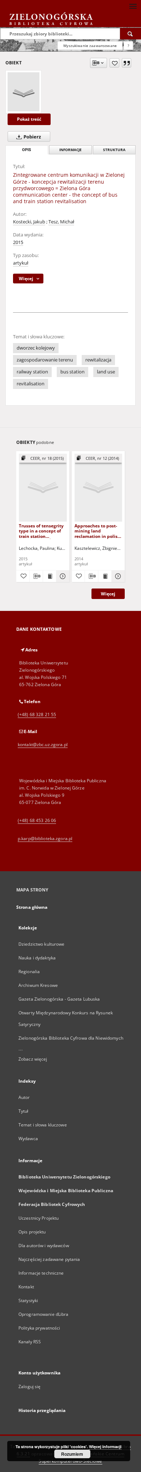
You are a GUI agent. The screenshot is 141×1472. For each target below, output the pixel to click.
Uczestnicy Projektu (38, 1218)
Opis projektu (32, 1232)
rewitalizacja (98, 360)
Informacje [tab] (70, 149)
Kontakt (26, 1287)
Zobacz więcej (32, 1059)
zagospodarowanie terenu (45, 360)
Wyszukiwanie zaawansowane (90, 45)
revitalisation (30, 384)
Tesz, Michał (61, 222)
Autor (24, 1097)
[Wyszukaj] (130, 33)
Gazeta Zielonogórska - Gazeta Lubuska (59, 999)
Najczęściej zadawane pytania (49, 1259)
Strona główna (32, 907)
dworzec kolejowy (36, 348)
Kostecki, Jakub (29, 222)
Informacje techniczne (41, 1273)
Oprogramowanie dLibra (43, 1314)
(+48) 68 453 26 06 (37, 820)
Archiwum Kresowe (38, 985)
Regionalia (29, 971)
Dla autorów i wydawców (43, 1245)
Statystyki (28, 1300)
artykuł (20, 263)
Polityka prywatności (39, 1328)
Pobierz (31, 137)
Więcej (108, 594)
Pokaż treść (29, 119)
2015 (18, 242)
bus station (72, 372)
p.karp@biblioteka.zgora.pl (45, 838)
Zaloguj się (29, 1386)
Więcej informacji (105, 1446)
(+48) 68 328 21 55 (37, 714)
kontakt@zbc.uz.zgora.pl (43, 744)
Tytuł (23, 1111)
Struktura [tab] (114, 149)
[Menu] (132, 6)
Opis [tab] (26, 149)
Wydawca (28, 1138)
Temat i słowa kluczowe (42, 1125)
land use (106, 372)
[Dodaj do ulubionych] (114, 63)
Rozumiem (72, 1454)
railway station (32, 372)
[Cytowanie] (126, 63)
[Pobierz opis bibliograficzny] (36, 576)
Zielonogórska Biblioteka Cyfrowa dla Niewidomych (70, 1038)
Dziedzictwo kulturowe (41, 944)
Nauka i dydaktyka (37, 958)
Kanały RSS (29, 1342)
